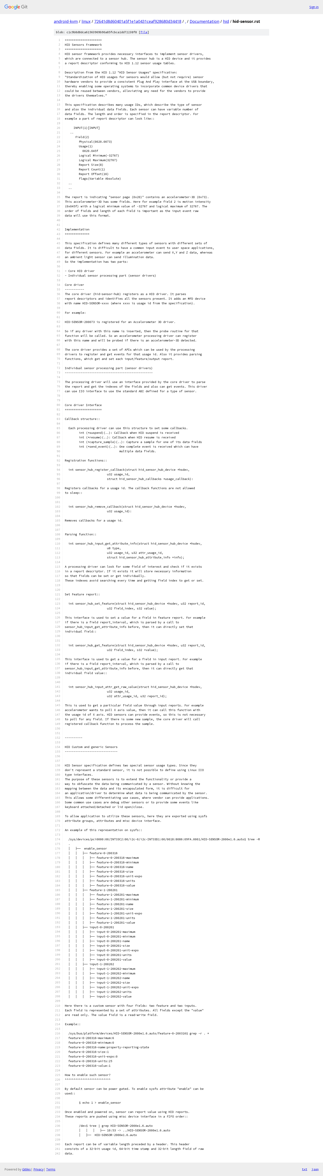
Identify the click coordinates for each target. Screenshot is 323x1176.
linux (86, 21)
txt (304, 1169)
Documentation (204, 21)
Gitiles (26, 1169)
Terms (50, 1169)
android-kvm (66, 21)
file (143, 32)
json (315, 1169)
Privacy (38, 1169)
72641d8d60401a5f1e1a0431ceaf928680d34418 (137, 21)
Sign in (314, 7)
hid (226, 21)
